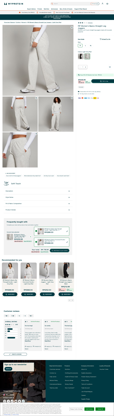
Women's (24, 22)
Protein (40, 9)
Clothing (18, 22)
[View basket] (107, 3)
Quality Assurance (86, 373)
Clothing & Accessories (71, 373)
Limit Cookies (89, 409)
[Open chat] (23, 401)
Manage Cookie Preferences (11, 391)
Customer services (55, 369)
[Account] (102, 4)
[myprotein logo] (13, 3)
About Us (84, 369)
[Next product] (72, 300)
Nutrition (46, 9)
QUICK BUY (11, 294)
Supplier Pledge (85, 399)
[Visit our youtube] (15, 401)
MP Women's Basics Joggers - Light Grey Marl (47, 282)
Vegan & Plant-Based (80, 9)
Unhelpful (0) (37, 346)
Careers (83, 395)
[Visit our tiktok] (12, 401)
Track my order (54, 388)
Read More (28, 341)
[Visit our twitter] (19, 401)
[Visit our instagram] (4, 401)
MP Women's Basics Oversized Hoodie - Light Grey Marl (29, 282)
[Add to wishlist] (110, 67)
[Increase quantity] (85, 67)
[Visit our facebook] (8, 401)
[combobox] (75, 4)
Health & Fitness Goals (71, 376)
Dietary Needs (69, 384)
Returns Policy (54, 380)
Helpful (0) (29, 346)
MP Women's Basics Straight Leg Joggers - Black (66, 282)
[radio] (80, 45)
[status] (83, 67)
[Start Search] (52, 4)
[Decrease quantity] (80, 67)
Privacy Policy (85, 380)
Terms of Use (15, 414)
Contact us (53, 373)
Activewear (54, 9)
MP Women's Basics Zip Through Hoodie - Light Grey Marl (10, 282)
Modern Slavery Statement (88, 376)
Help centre (53, 376)
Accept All (100, 409)
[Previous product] (69, 300)
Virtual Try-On (106, 39)
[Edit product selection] (67, 231)
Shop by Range (69, 380)
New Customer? (69, 388)
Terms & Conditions (86, 384)
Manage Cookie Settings (76, 409)
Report (26, 348)
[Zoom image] (72, 27)
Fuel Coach (95, 3)
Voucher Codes (104, 369)
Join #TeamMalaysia (86, 391)
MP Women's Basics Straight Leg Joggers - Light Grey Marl (44, 22)
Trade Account (85, 388)
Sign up (8, 368)
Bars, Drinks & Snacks (66, 9)
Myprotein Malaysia (9, 22)
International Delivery (55, 384)
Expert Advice (31, 9)
